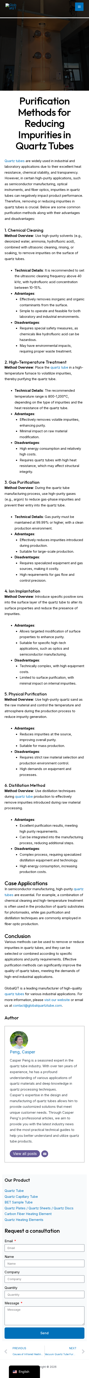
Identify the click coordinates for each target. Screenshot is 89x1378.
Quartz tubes (15, 161)
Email (9, 1241)
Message (12, 1303)
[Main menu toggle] (79, 6)
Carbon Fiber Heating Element (28, 1214)
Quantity (11, 1288)
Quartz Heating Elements (24, 1220)
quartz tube (59, 367)
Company (12, 1272)
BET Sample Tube (19, 1202)
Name (9, 1257)
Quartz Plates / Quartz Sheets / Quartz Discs (39, 1208)
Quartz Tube (14, 1191)
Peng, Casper (22, 1052)
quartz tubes (14, 994)
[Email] (44, 1153)
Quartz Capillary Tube (21, 1197)
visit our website (57, 1000)
